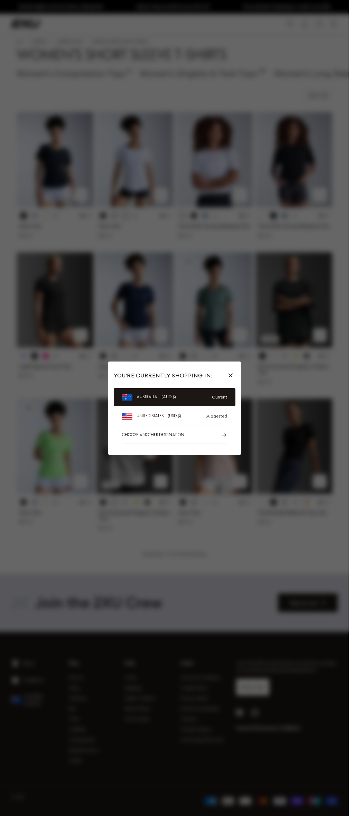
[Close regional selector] (232, 375)
